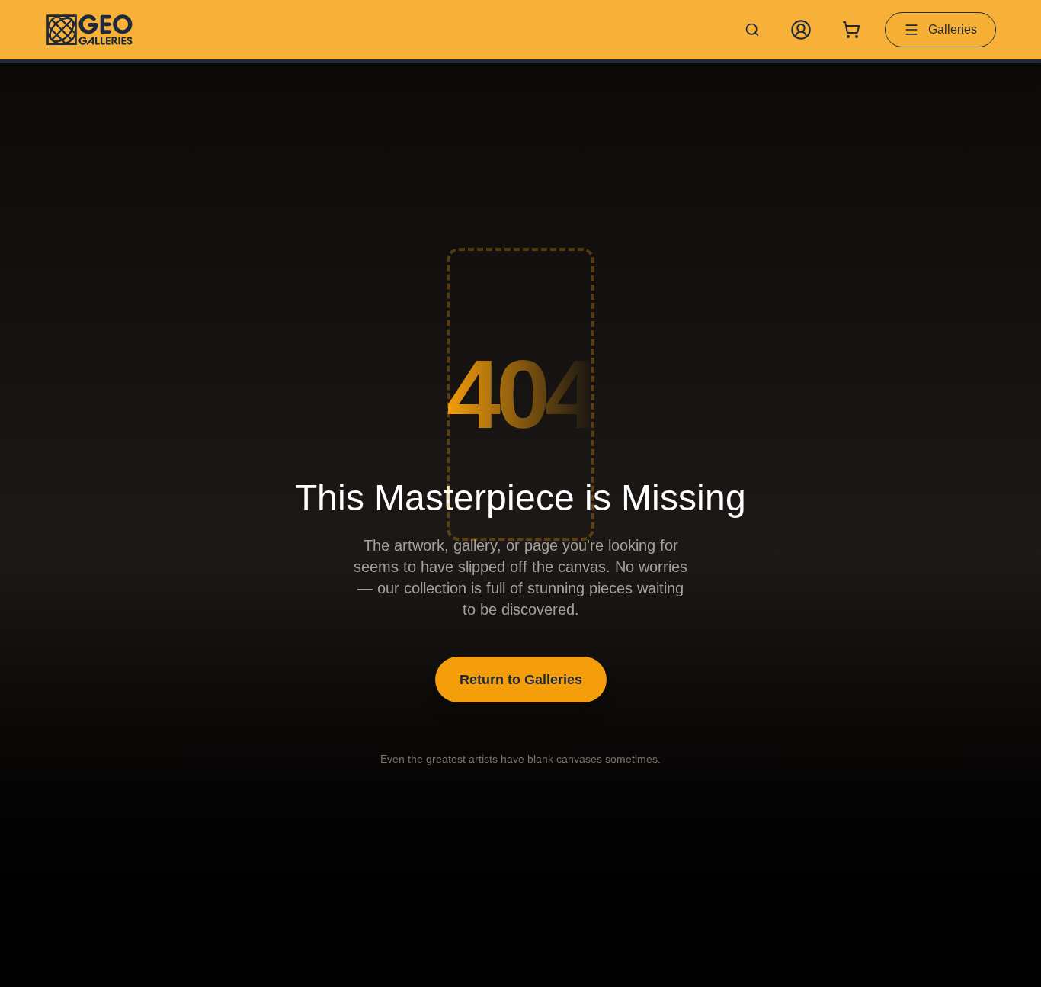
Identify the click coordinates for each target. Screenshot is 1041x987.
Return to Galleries (521, 679)
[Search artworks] (752, 29)
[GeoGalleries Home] (89, 30)
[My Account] (801, 30)
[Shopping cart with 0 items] (851, 29)
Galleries (952, 29)
